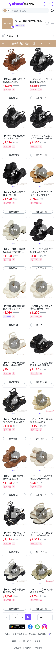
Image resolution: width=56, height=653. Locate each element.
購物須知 (38, 641)
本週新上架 (13, 35)
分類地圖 (38, 648)
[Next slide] (25, 59)
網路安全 (18, 648)
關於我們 (27, 641)
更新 (48, 633)
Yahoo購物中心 (21, 4)
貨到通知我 (14, 98)
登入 (48, 3)
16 (41, 617)
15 (34, 617)
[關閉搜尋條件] (8, 10)
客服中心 (16, 641)
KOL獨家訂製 (44, 43)
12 (15, 617)
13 (21, 617)
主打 (4, 43)
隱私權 (28, 648)
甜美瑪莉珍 (36, 43)
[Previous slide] (4, 59)
